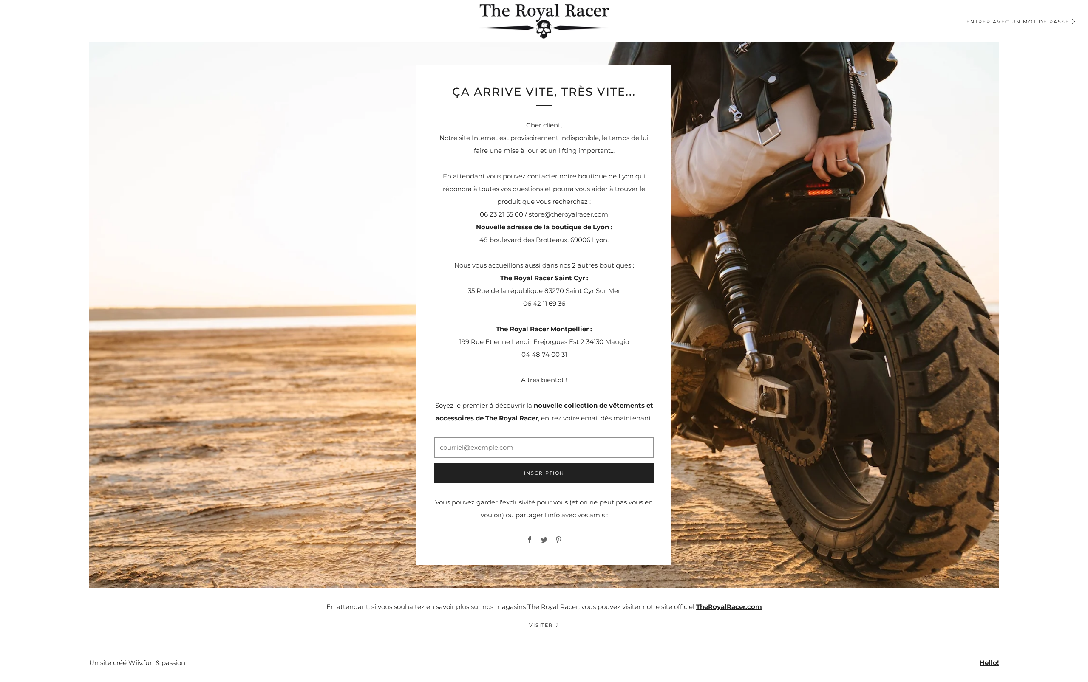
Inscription (544, 473)
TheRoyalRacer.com (729, 607)
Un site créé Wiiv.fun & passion (137, 663)
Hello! (989, 663)
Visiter (541, 625)
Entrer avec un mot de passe (1017, 22)
